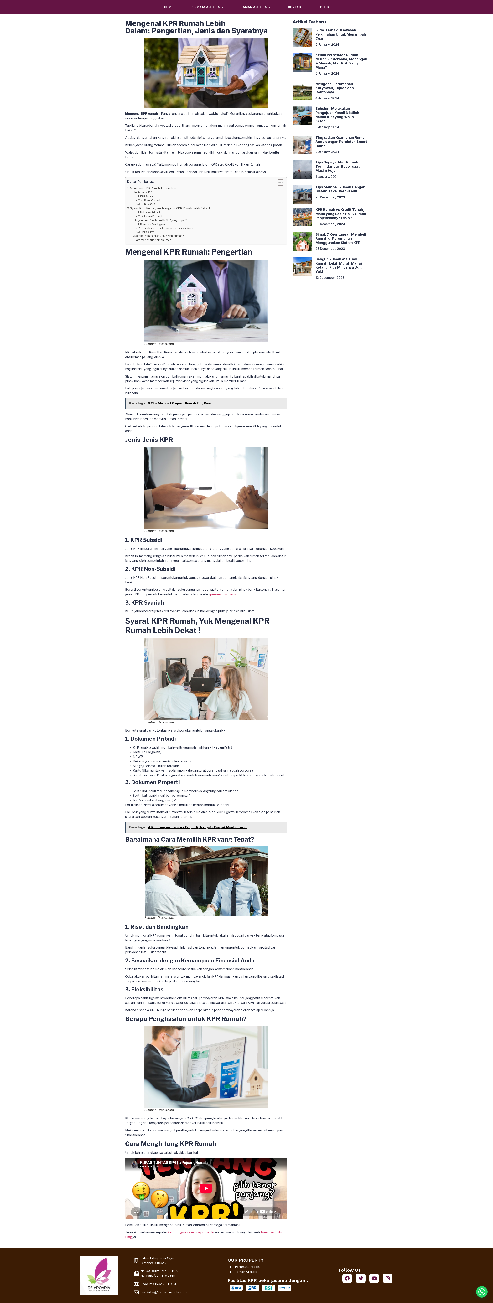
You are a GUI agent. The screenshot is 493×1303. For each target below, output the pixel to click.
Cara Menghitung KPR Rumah (152, 240)
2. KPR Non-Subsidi (149, 200)
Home (168, 7)
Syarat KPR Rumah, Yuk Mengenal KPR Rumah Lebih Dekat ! (170, 208)
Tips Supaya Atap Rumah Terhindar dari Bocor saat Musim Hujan (337, 166)
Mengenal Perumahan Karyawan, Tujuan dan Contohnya (334, 88)
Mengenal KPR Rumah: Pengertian (153, 188)
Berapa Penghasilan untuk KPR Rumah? (159, 235)
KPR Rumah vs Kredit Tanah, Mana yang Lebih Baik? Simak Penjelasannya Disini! (340, 214)
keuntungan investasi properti (190, 1232)
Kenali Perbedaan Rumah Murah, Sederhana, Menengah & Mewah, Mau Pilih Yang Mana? (341, 61)
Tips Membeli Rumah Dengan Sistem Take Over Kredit (340, 189)
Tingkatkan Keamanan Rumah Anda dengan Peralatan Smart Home (341, 142)
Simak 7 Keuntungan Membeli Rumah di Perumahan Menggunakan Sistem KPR (340, 238)
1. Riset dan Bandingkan (151, 224)
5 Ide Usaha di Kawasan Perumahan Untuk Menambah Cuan (340, 34)
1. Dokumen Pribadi (149, 212)
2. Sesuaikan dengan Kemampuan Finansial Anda (165, 228)
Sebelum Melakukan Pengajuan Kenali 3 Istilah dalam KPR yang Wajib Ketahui (337, 114)
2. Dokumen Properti (150, 216)
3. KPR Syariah (146, 204)
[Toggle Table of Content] (278, 182)
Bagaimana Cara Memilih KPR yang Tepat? (160, 220)
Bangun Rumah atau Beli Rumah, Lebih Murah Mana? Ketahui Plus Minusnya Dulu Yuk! (339, 265)
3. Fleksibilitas (146, 231)
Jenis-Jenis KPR (144, 192)
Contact (295, 7)
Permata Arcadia (205, 7)
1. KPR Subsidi (146, 196)
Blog (324, 7)
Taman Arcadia (254, 7)
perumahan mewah (224, 594)
